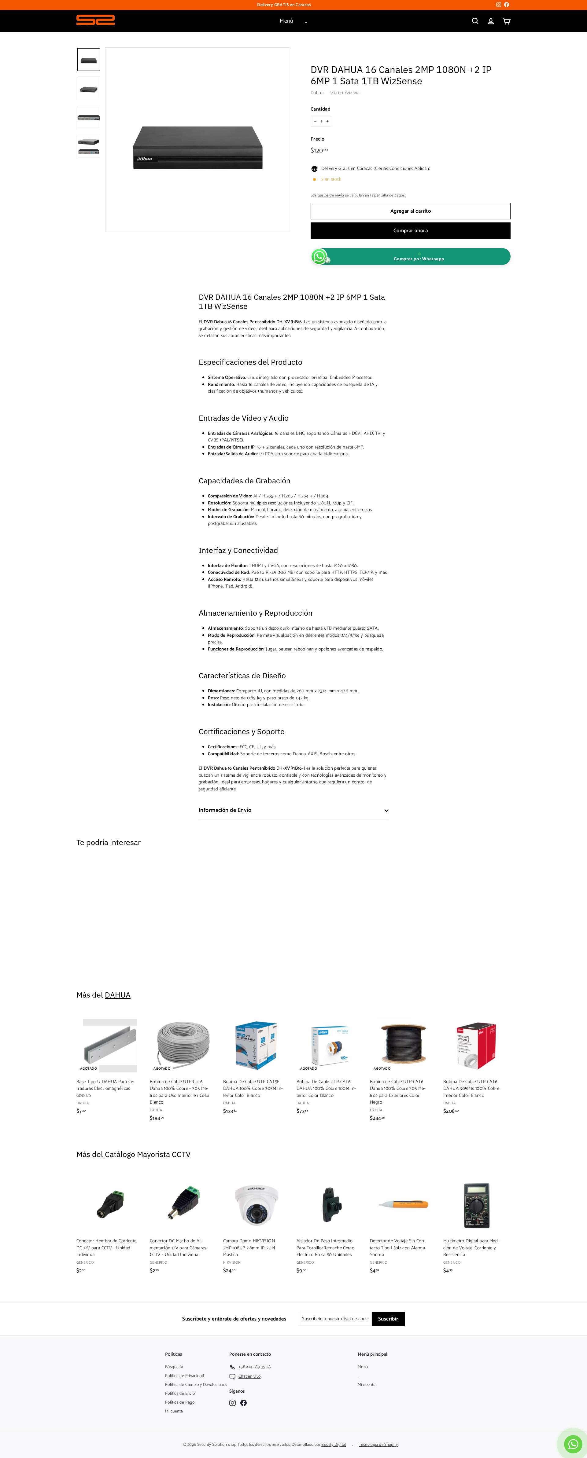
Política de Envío (180, 1393)
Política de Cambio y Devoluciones (196, 1384)
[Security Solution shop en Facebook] (243, 1402)
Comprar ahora (410, 230)
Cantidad (320, 109)
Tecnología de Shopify (378, 1445)
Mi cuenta (174, 1411)
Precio (317, 139)
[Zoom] (198, 140)
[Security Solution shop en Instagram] (232, 1402)
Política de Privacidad (184, 1375)
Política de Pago (179, 1402)
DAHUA (118, 995)
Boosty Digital (333, 1445)
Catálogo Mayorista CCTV (147, 1154)
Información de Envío (225, 810)
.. (306, 21)
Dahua (317, 93)
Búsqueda (174, 1367)
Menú (286, 21)
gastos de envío (331, 195)
